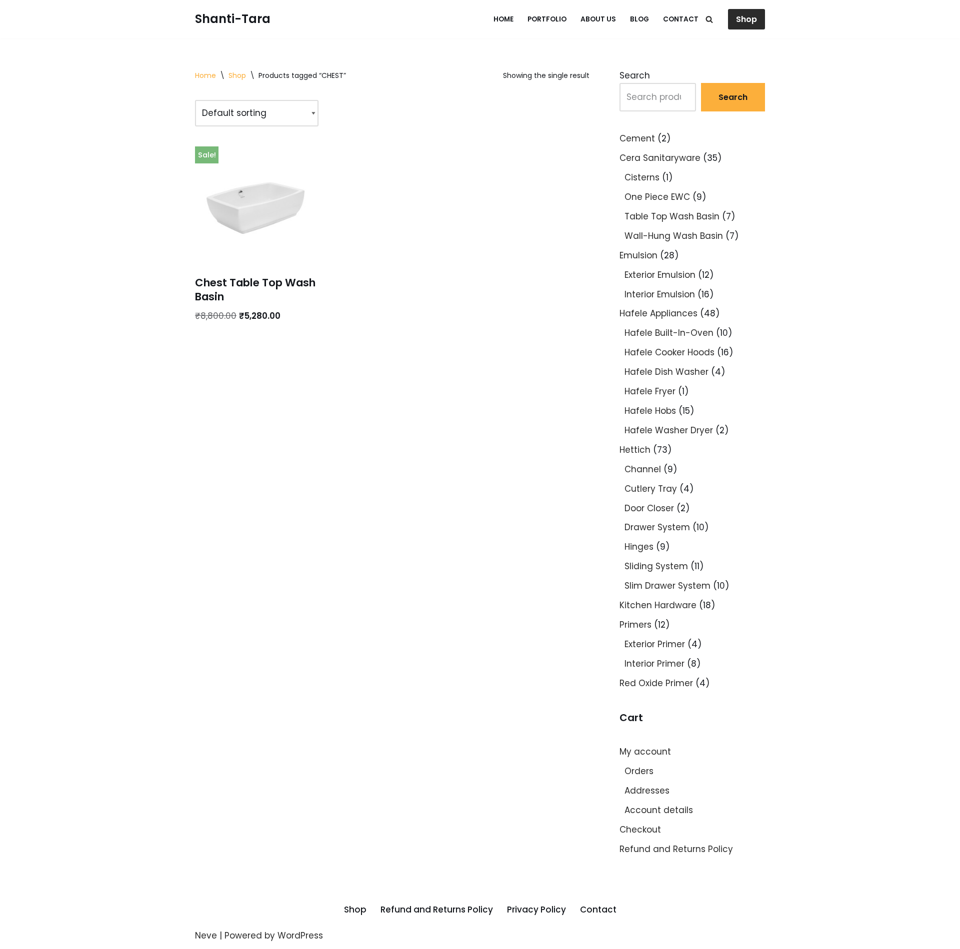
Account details (658, 810)
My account (645, 752)
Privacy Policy (536, 910)
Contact (680, 19)
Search (635, 75)
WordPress (300, 936)
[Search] (709, 19)
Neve (206, 936)
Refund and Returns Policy (676, 849)
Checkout (640, 830)
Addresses (647, 791)
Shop (746, 19)
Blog (639, 19)
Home (504, 19)
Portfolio (547, 19)
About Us (598, 19)
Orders (639, 771)
